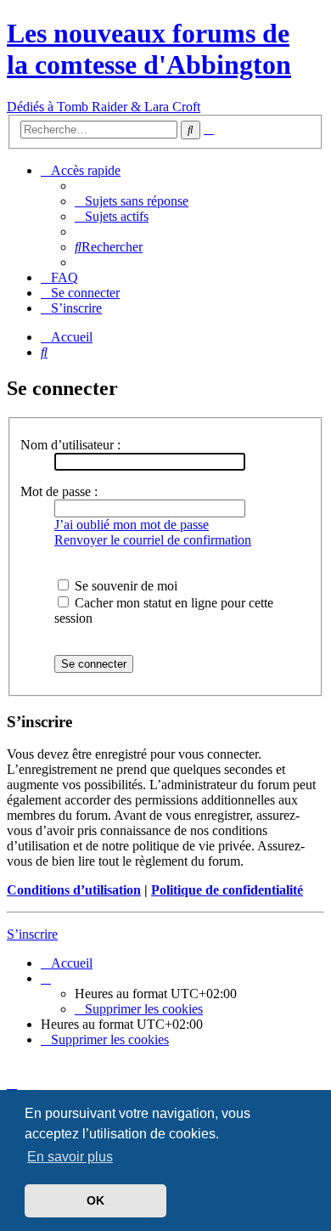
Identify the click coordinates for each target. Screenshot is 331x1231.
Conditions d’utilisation (74, 890)
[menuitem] (131, 201)
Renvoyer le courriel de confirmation (152, 540)
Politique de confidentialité (227, 890)
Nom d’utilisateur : (70, 445)
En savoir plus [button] (70, 1156)
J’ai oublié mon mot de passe (131, 524)
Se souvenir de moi (124, 586)
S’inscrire (32, 934)
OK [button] (95, 1200)
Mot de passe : (59, 491)
